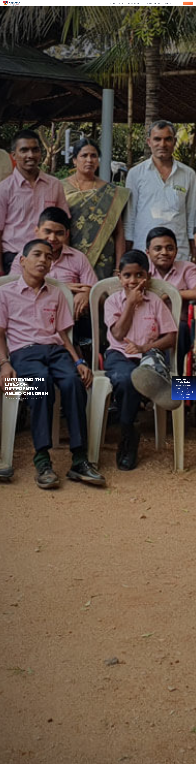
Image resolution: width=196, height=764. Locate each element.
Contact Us (178, 3)
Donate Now (188, 3)
